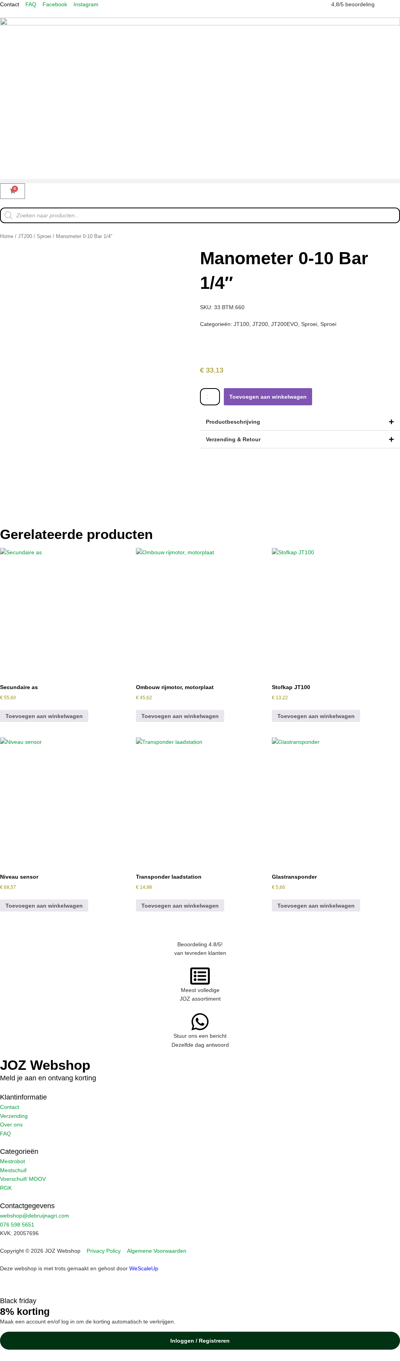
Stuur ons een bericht (200, 1036)
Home (6, 236)
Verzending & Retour (233, 439)
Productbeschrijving (233, 422)
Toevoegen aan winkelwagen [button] (44, 716)
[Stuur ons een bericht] (200, 1021)
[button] (200, 181)
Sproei (44, 236)
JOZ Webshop (45, 1065)
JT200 (25, 236)
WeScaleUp (143, 1268)
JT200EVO (284, 324)
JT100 (241, 324)
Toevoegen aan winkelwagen (268, 397)
